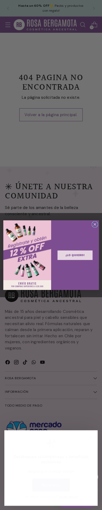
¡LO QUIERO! (75, 255)
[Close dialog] (95, 224)
